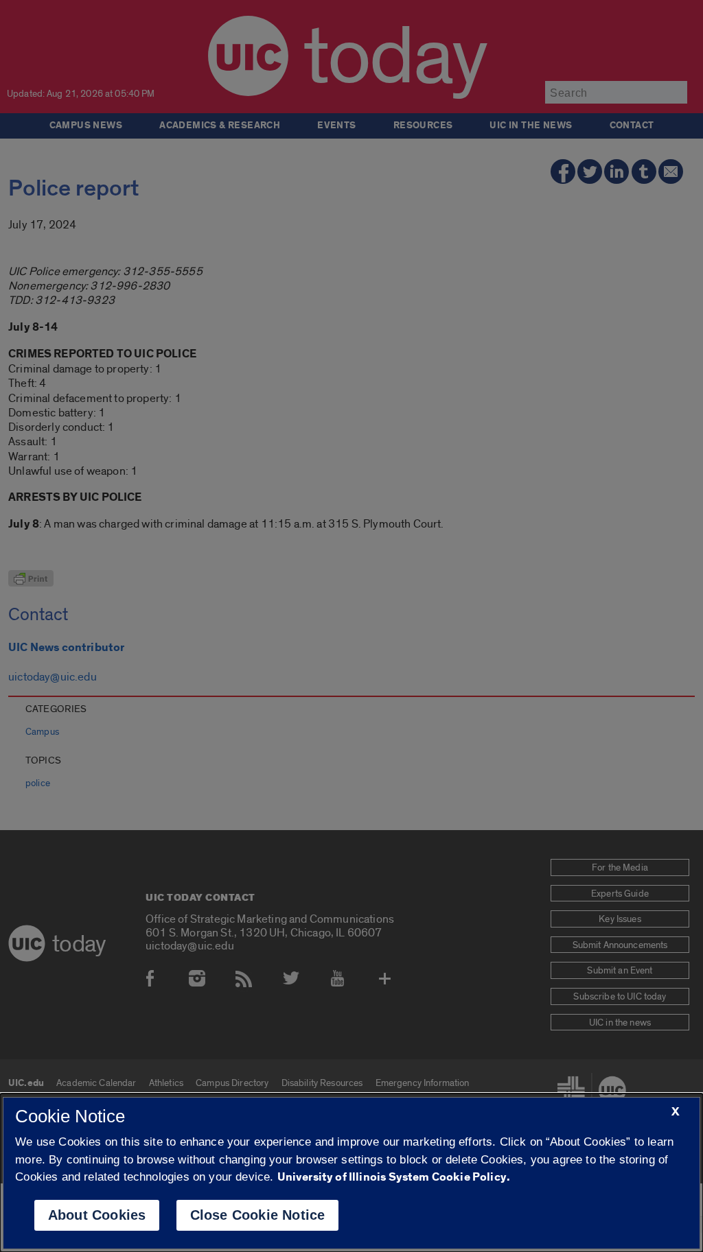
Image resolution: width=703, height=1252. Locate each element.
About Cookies (97, 1215)
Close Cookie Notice (257, 1215)
